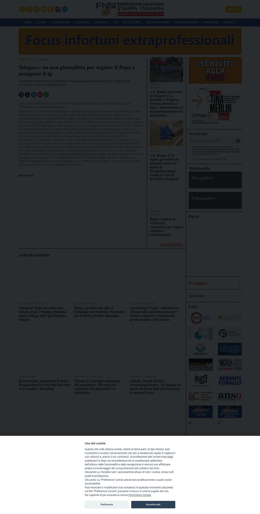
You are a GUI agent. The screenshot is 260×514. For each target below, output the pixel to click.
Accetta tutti (153, 504)
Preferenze (107, 504)
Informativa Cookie (139, 494)
